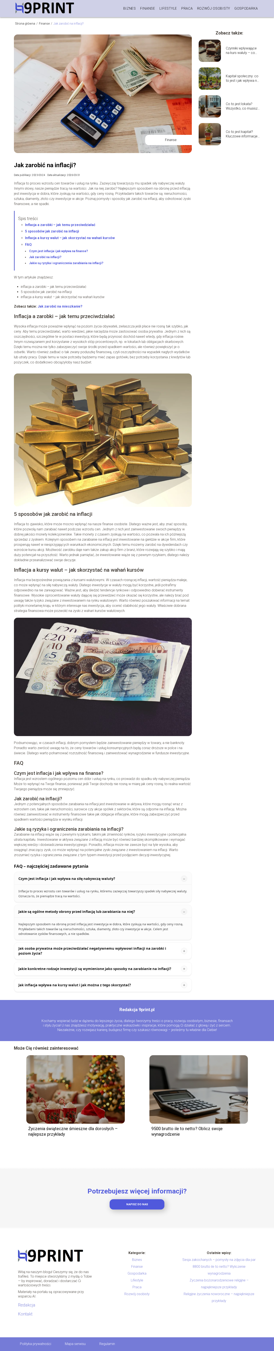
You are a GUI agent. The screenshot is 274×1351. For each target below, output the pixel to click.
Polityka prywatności (35, 1344)
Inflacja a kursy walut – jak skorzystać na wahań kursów (70, 238)
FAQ (28, 245)
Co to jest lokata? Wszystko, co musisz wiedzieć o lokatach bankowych (242, 106)
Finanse (147, 8)
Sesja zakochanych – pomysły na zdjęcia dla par (219, 1260)
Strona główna (25, 23)
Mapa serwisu (75, 1344)
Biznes (129, 8)
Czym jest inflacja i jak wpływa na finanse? (58, 251)
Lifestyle (168, 8)
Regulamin (107, 1344)
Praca (187, 8)
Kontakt (25, 1314)
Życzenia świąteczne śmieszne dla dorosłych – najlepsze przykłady (73, 1131)
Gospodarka (246, 8)
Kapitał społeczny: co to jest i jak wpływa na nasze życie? (242, 78)
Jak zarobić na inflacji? (45, 257)
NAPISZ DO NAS (137, 1204)
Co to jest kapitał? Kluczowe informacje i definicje (242, 134)
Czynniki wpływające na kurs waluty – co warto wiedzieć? (241, 50)
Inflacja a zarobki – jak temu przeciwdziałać (60, 225)
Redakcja (26, 1305)
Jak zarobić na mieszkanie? (60, 306)
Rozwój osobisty (213, 8)
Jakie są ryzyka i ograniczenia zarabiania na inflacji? (66, 263)
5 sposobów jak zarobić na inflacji (52, 231)
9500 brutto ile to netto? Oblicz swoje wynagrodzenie (187, 1131)
